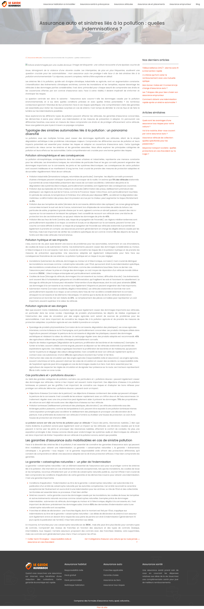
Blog (198, 4)
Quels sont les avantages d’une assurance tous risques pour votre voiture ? (158, 123)
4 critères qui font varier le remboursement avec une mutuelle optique (158, 78)
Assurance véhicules (123, 4)
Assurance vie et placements (151, 4)
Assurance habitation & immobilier (59, 4)
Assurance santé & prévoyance (94, 4)
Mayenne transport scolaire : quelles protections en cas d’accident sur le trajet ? (159, 151)
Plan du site (102, 607)
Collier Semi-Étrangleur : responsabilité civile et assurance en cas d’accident (49, 540)
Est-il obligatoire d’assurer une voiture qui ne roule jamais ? (111, 540)
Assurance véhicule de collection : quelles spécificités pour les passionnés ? (158, 140)
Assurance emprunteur (180, 4)
